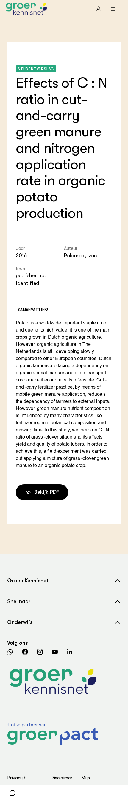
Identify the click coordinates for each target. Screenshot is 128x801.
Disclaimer (61, 777)
